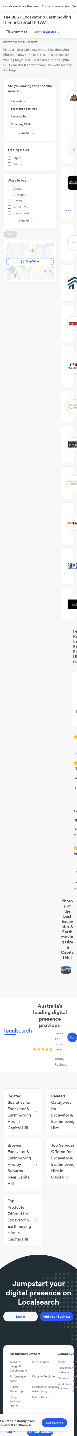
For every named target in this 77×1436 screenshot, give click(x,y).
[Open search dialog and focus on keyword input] (7, 19)
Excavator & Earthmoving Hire (50, 31)
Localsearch (9, 31)
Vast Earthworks (38, 717)
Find (25, 31)
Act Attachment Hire (38, 746)
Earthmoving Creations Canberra (39, 678)
